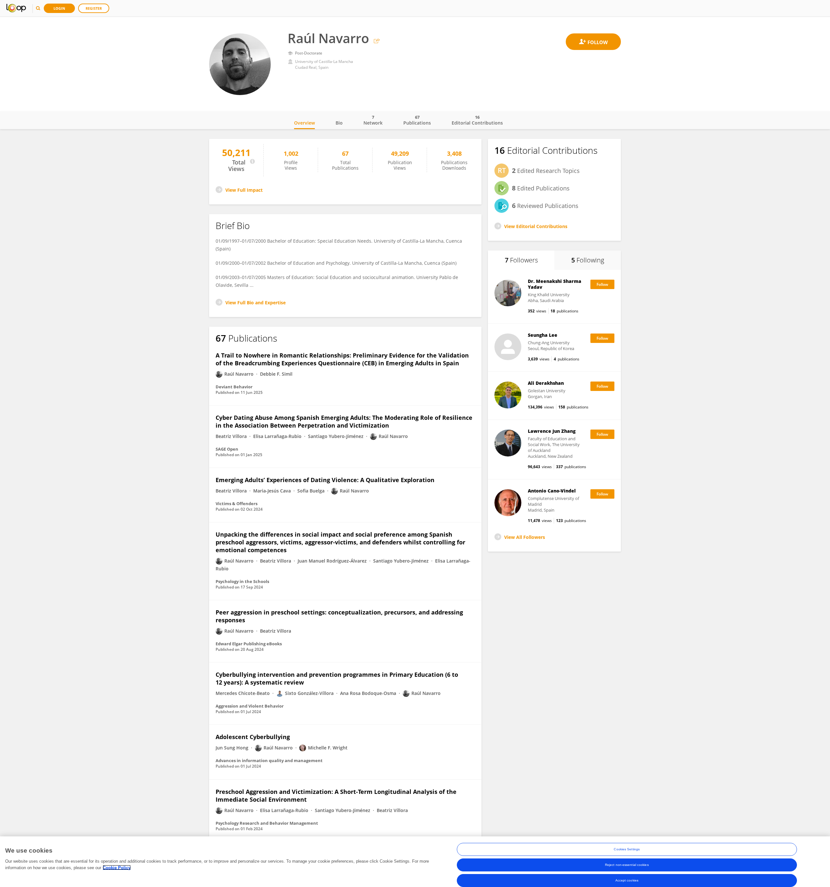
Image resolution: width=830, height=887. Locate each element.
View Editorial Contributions (535, 226)
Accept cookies (626, 880)
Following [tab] (587, 260)
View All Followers (524, 537)
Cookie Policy (117, 867)
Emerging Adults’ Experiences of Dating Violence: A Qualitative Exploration (325, 480)
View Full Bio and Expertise (255, 302)
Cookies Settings (627, 849)
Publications (417, 120)
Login (59, 8)
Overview (304, 123)
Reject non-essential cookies (627, 865)
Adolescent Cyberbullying (253, 737)
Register (94, 8)
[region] (415, 861)
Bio (339, 123)
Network (373, 120)
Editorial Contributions (477, 120)
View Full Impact (244, 190)
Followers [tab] (521, 260)
